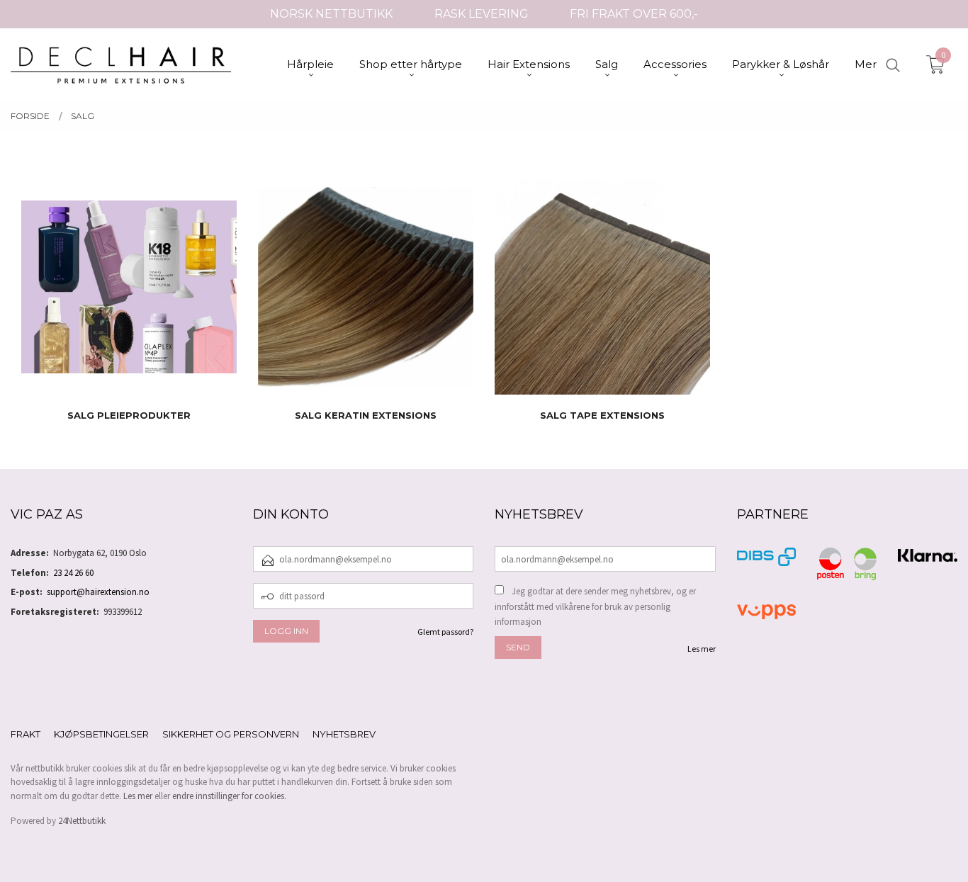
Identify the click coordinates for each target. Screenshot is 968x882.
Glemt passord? (445, 631)
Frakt (25, 734)
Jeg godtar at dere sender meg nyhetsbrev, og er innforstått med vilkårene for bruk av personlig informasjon (595, 606)
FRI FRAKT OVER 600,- (634, 14)
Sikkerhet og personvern (230, 734)
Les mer (701, 648)
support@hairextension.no (98, 592)
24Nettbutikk (82, 821)
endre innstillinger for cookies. (229, 796)
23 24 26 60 (73, 573)
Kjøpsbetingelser (101, 734)
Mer (866, 64)
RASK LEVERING (481, 14)
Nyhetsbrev (344, 734)
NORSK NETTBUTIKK (331, 14)
